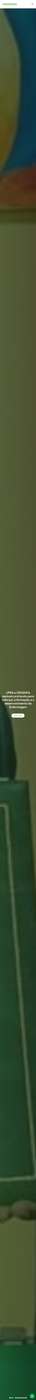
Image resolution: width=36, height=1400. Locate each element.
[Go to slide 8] (24, 1397)
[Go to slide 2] (12, 1397)
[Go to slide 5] (18, 1397)
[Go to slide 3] (14, 1397)
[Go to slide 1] (10, 1397)
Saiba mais (18, 714)
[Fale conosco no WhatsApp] (32, 1396)
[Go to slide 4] (16, 1397)
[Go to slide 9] (26, 1397)
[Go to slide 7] (22, 1397)
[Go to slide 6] (20, 1397)
